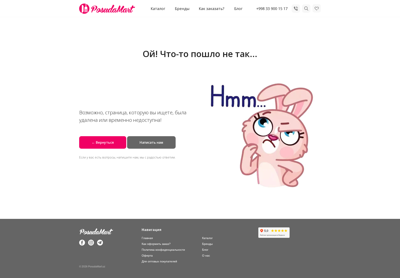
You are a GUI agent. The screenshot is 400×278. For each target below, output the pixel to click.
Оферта (147, 255)
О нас (206, 255)
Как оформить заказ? (156, 244)
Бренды (182, 8)
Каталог (207, 238)
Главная (147, 238)
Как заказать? (211, 8)
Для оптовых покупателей (159, 261)
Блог (238, 8)
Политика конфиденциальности (163, 249)
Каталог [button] (158, 8)
